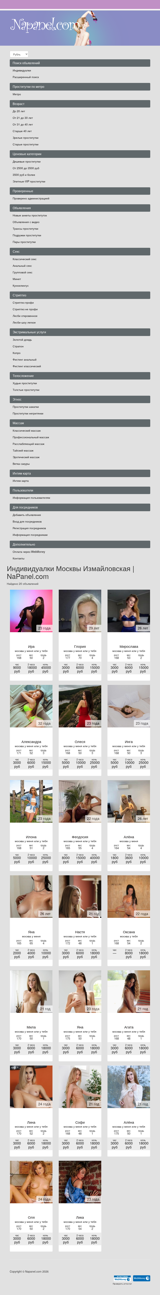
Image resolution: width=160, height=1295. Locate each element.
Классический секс (24, 259)
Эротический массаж (26, 457)
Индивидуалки (22, 70)
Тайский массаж (23, 450)
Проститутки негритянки (28, 413)
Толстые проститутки (26, 390)
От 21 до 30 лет (23, 118)
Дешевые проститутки (27, 161)
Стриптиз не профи (25, 309)
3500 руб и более (24, 175)
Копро (16, 353)
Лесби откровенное (25, 316)
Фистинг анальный (24, 359)
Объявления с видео (26, 222)
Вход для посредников (27, 521)
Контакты (18, 558)
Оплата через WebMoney (29, 552)
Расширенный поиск (26, 77)
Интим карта (21, 481)
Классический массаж (27, 430)
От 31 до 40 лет (23, 124)
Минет (17, 279)
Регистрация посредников (29, 528)
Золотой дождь (22, 339)
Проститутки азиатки (26, 407)
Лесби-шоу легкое (24, 322)
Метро (17, 94)
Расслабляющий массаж (28, 444)
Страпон (18, 346)
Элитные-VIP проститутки (29, 181)
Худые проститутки (25, 383)
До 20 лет (19, 111)
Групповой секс (22, 272)
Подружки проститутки (27, 235)
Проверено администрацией (31, 198)
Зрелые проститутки (25, 138)
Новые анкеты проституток (30, 215)
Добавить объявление (27, 515)
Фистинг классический (27, 366)
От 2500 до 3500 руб (26, 168)
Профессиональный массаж (31, 437)
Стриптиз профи (23, 302)
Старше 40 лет (22, 131)
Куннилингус (21, 285)
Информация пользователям (31, 498)
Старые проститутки (25, 144)
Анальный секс (22, 266)
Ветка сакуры (21, 464)
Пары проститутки (24, 242)
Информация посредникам (30, 535)
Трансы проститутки (25, 228)
